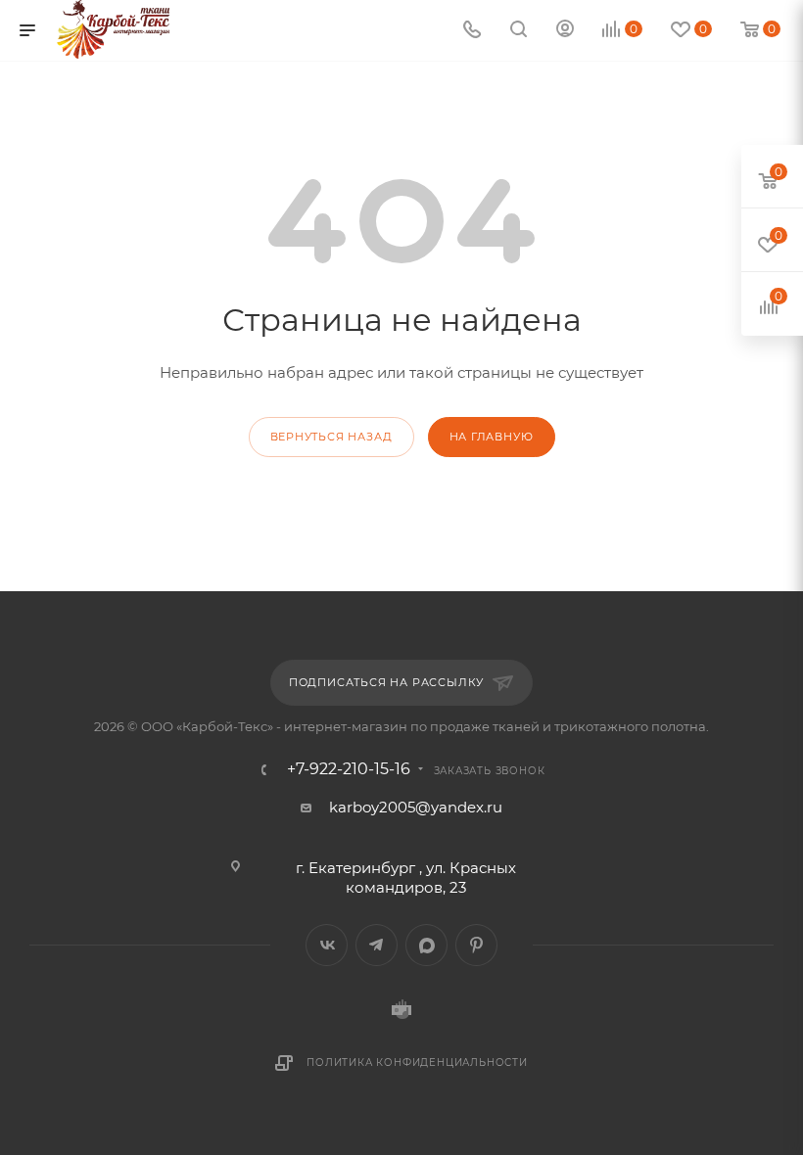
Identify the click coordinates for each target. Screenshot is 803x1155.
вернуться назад (331, 436)
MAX (426, 945)
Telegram (376, 945)
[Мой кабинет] (565, 31)
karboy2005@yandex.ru (415, 807)
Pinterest (476, 945)
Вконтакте (327, 945)
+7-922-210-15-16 (348, 769)
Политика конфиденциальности (417, 1062)
